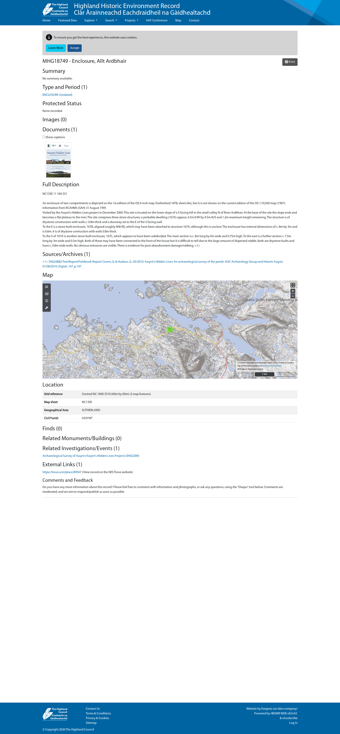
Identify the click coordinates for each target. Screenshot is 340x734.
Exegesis (266, 708)
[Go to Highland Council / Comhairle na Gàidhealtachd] (55, 8)
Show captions (55, 137)
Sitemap (91, 723)
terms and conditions (272, 366)
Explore (90, 20)
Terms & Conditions (98, 713)
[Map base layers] (47, 294)
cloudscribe (290, 718)
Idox (281, 708)
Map (178, 20)
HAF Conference (156, 20)
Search (110, 20)
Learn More (55, 48)
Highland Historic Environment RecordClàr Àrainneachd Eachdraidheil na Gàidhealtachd (142, 9)
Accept (74, 48)
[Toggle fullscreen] (292, 285)
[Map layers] (47, 287)
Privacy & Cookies (97, 718)
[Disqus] (170, 550)
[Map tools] (47, 308)
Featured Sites (67, 20)
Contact (194, 20)
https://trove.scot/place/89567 (61, 472)
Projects (130, 20)
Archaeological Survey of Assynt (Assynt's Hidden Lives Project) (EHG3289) (90, 456)
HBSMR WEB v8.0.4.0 (284, 713)
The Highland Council (80, 729)
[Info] (47, 301)
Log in (293, 723)
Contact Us (93, 708)
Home (46, 20)
